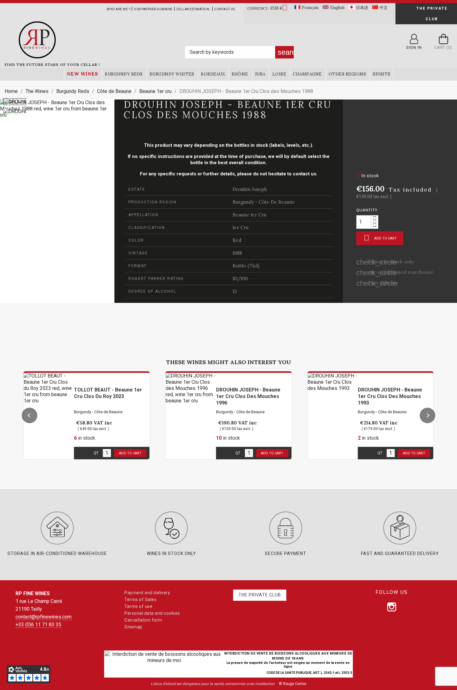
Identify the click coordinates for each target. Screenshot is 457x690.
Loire (279, 74)
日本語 (362, 7)
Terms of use (138, 606)
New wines (82, 74)
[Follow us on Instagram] (391, 607)
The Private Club (431, 13)
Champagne (307, 74)
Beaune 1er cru (249, 215)
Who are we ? (118, 9)
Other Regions (347, 74)
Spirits (381, 74)
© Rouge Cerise (292, 684)
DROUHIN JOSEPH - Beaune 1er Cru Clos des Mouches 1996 (248, 396)
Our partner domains (153, 9)
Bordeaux (213, 74)
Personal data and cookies (152, 613)
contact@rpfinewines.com (44, 617)
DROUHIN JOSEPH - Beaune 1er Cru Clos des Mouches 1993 (390, 396)
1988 (237, 253)
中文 (384, 7)
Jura (260, 74)
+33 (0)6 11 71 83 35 (38, 624)
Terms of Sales (140, 599)
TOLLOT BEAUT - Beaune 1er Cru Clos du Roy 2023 (108, 393)
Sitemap (133, 626)
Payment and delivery (147, 592)
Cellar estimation (193, 9)
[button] (29, 415)
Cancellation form (143, 620)
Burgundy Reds (124, 74)
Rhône (240, 74)
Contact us (224, 9)
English (337, 7)
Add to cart (380, 238)
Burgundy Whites (172, 74)
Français (310, 7)
